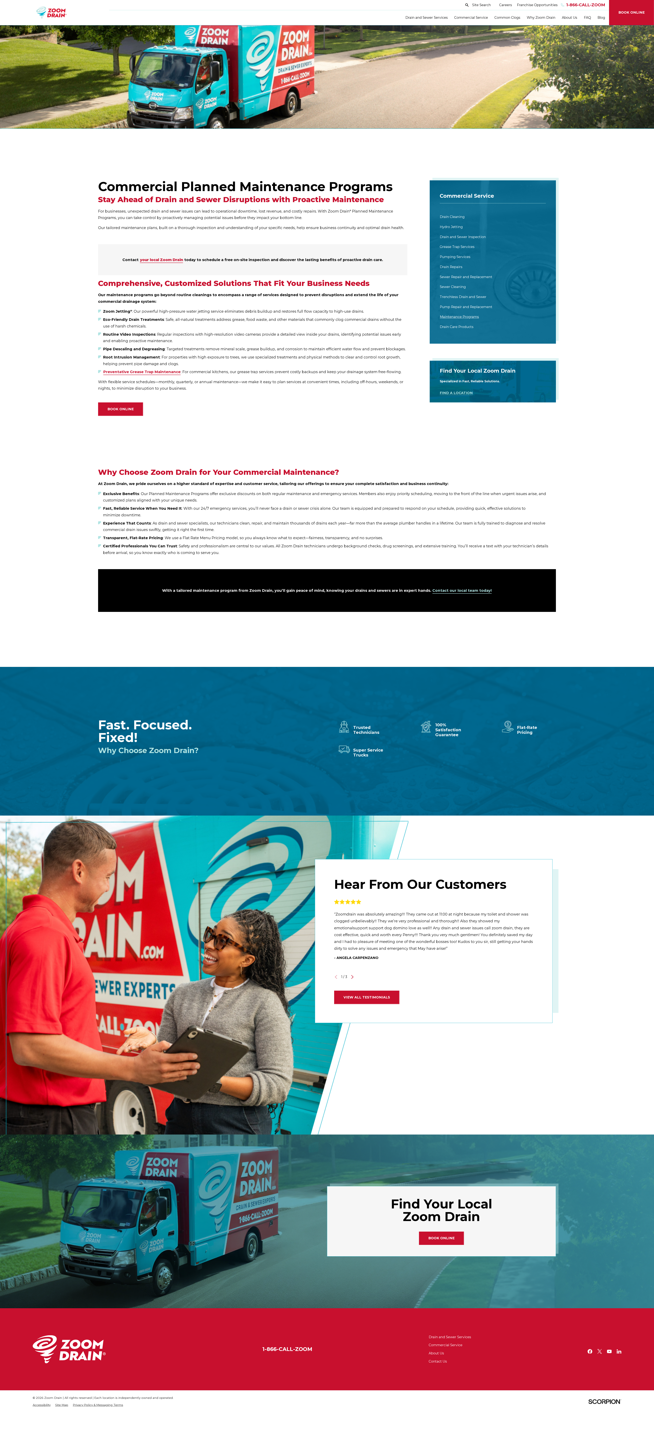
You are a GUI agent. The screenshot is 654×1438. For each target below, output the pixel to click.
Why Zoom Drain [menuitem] (541, 17)
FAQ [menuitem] (587, 17)
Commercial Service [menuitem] (471, 17)
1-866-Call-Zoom (585, 5)
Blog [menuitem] (601, 17)
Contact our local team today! (462, 590)
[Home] (51, 12)
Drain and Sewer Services (450, 1337)
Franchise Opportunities (537, 5)
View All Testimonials (367, 997)
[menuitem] (493, 217)
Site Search (481, 5)
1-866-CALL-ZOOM (287, 1349)
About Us (436, 1353)
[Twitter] (599, 1351)
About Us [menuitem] (569, 17)
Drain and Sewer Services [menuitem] (426, 17)
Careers (505, 5)
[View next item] (352, 977)
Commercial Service (445, 1345)
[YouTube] (609, 1351)
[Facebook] (590, 1351)
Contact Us (438, 1361)
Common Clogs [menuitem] (507, 17)
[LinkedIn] (619, 1351)
